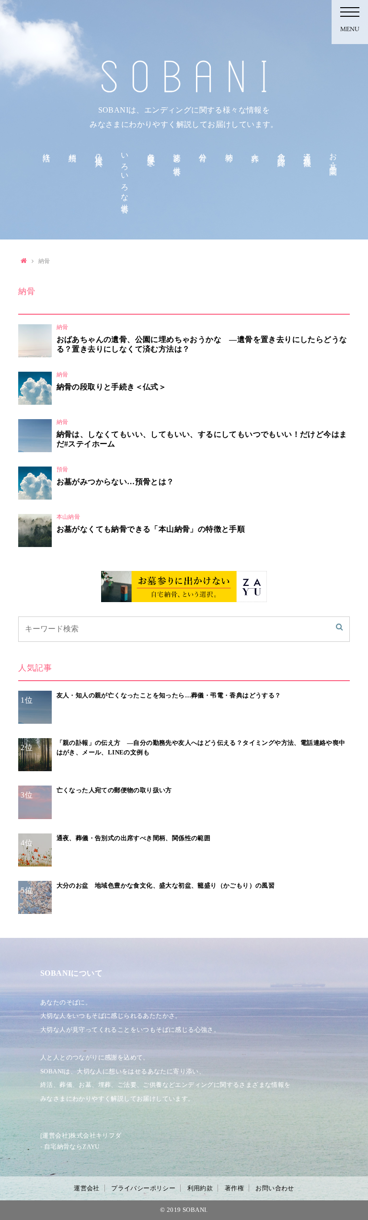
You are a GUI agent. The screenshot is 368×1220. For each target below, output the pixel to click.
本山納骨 (68, 516)
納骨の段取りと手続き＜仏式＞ (112, 387)
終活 (47, 149)
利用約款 (200, 1188)
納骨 (229, 149)
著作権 (234, 1188)
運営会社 (87, 1188)
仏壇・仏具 (99, 151)
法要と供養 (177, 156)
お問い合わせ (274, 1188)
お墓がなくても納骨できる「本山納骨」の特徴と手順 (151, 529)
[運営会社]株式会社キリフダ (81, 1135)
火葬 (255, 149)
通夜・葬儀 (307, 151)
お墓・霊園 (333, 156)
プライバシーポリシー (143, 1188)
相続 (73, 149)
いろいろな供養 (125, 174)
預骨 (63, 469)
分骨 (203, 149)
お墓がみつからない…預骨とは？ (115, 482)
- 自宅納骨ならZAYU (70, 1146)
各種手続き (151, 156)
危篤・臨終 (281, 151)
